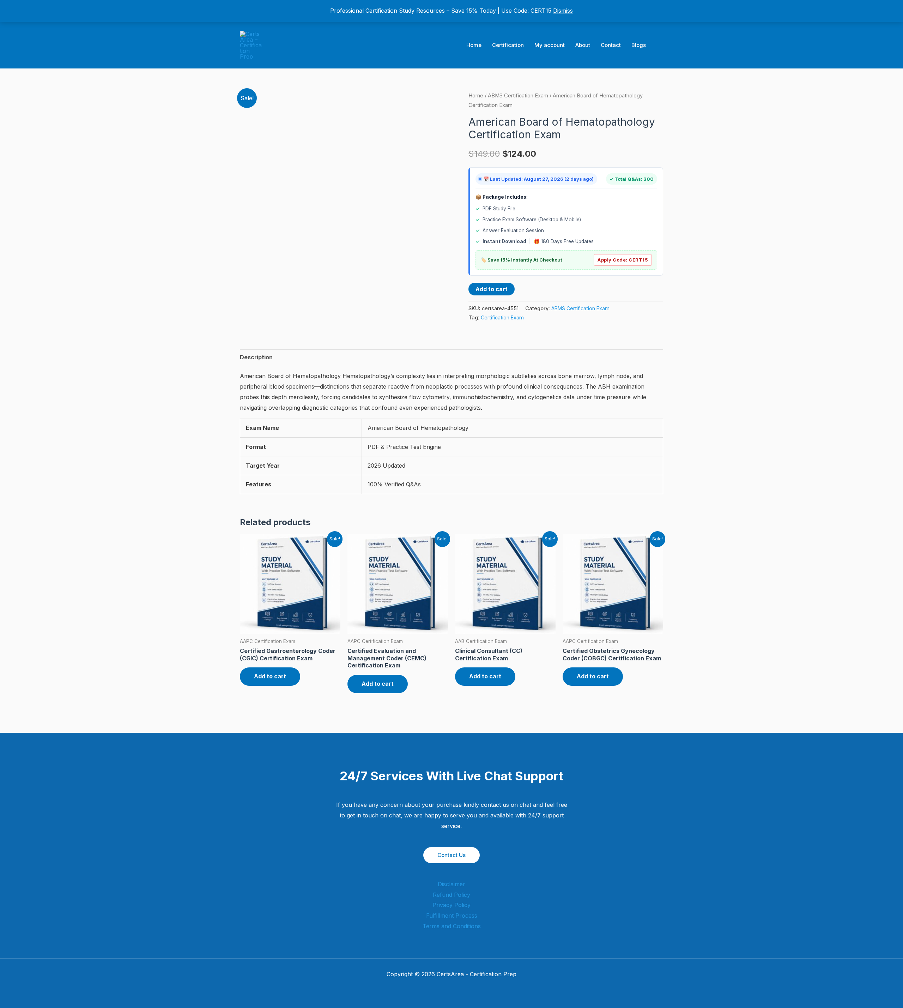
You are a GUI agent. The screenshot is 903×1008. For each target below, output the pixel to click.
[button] (660, 45)
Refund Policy (451, 894)
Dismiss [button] (563, 10)
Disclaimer (451, 884)
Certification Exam (502, 317)
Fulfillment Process (451, 915)
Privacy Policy (451, 904)
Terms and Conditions (452, 926)
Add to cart (491, 289)
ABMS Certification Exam (518, 95)
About (582, 45)
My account (549, 45)
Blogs (638, 45)
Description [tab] (256, 357)
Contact (611, 45)
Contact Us (451, 855)
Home (473, 45)
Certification (508, 45)
